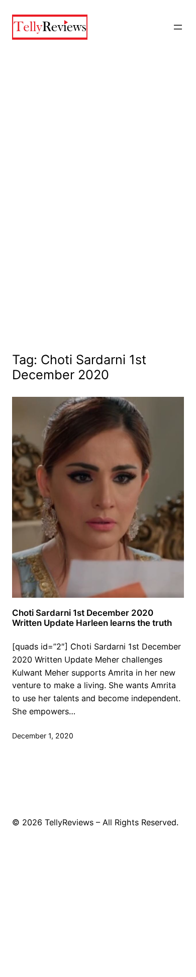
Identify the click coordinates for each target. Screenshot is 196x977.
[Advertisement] (98, 214)
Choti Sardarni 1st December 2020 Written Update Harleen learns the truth (92, 618)
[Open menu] (178, 27)
